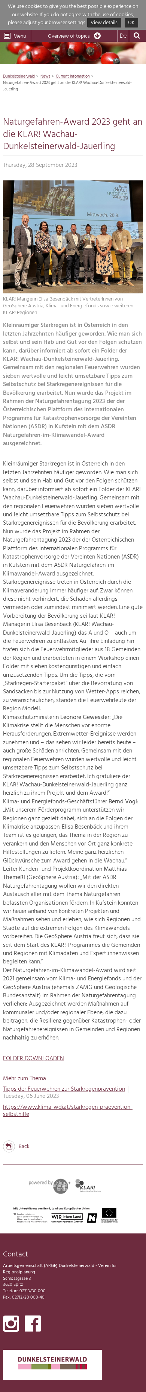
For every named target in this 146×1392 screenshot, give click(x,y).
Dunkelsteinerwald (19, 76)
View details (104, 22)
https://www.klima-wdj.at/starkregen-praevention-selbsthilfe (68, 1110)
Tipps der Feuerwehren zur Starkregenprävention (64, 1089)
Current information (73, 76)
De (123, 36)
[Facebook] (33, 1325)
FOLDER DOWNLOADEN (33, 1059)
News (45, 76)
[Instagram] (11, 1325)
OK (131, 22)
